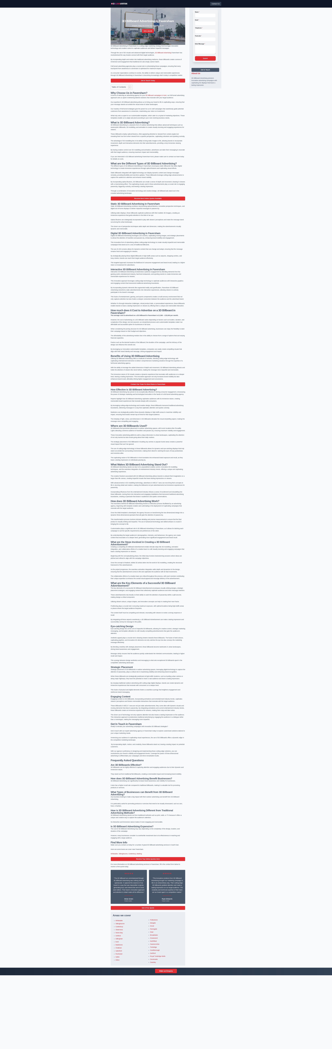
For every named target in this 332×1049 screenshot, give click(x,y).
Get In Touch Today (148, 80)
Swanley (153, 962)
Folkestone (154, 920)
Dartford (153, 953)
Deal (151, 932)
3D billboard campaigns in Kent (156, 95)
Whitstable (114, 854)
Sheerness (119, 930)
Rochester (119, 954)
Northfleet (153, 941)
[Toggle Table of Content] (129, 87)
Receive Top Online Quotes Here (148, 859)
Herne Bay (119, 933)
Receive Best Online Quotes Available (148, 198)
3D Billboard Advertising (163, 53)
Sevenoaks (154, 959)
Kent (117, 942)
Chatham (119, 948)
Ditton (117, 960)
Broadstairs (154, 935)
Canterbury (132, 854)
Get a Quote (148, 31)
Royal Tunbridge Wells (157, 956)
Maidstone (119, 945)
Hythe (117, 957)
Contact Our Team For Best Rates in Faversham (148, 384)
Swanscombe (154, 944)
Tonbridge (153, 947)
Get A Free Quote (148, 908)
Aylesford (119, 951)
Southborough (155, 950)
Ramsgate (153, 929)
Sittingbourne (123, 854)
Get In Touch (205, 70)
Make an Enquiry (166, 971)
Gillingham (119, 939)
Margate (153, 923)
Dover (152, 926)
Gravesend (154, 938)
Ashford (118, 936)
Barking (139, 854)
